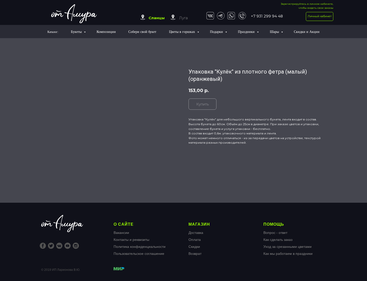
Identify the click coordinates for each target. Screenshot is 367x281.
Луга (183, 17)
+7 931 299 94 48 (267, 16)
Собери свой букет (142, 31)
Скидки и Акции (307, 31)
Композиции (106, 31)
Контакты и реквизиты (131, 240)
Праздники (247, 31)
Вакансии (121, 233)
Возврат (194, 254)
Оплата (194, 240)
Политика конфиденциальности (140, 247)
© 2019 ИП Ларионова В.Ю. (60, 270)
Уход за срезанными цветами (287, 247)
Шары (275, 31)
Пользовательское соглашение (139, 254)
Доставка (195, 233)
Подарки (217, 31)
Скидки (194, 247)
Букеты (77, 31)
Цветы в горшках (182, 31)
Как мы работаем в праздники (288, 254)
